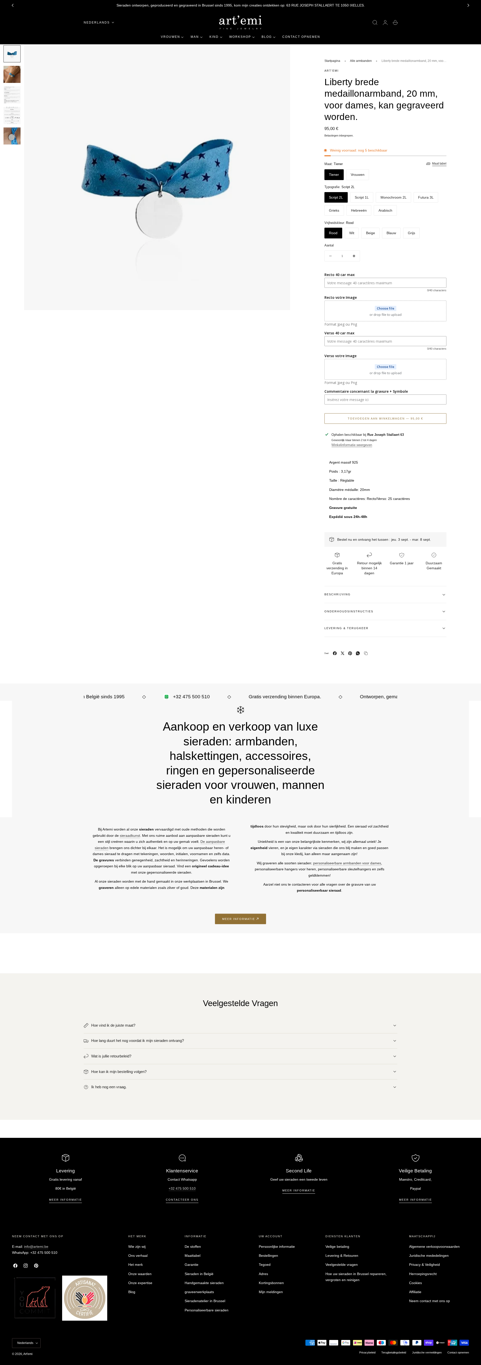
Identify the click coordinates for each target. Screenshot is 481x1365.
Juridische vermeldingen (427, 1352)
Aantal (329, 245)
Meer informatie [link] (238, 918)
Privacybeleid (367, 1352)
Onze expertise (140, 1283)
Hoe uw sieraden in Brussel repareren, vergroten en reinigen (356, 1277)
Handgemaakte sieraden (204, 1283)
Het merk (135, 1265)
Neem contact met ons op (429, 1301)
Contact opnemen (458, 1352)
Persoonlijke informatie (277, 1247)
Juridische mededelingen (429, 1256)
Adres (263, 1274)
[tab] (12, 53)
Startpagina (332, 61)
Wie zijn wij (137, 1247)
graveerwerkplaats (199, 1292)
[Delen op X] (342, 653)
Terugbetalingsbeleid (393, 1352)
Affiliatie (415, 1292)
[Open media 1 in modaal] (281, 53)
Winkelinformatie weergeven (351, 445)
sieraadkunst (130, 836)
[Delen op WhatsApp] (357, 653)
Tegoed (265, 1265)
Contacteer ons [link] (182, 1199)
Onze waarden (140, 1274)
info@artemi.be (36, 1247)
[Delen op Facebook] (334, 653)
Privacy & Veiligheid (424, 1265)
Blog (131, 1292)
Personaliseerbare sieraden (206, 1310)
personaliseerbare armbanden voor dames (347, 863)
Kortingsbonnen (271, 1283)
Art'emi (28, 1354)
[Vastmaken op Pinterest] (350, 653)
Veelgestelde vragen (341, 1265)
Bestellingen (268, 1256)
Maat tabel (439, 163)
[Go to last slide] (12, 5)
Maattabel (192, 1256)
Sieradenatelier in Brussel (205, 1301)
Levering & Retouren (341, 1256)
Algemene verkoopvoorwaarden (434, 1247)
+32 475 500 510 (182, 1188)
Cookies (415, 1283)
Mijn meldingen (271, 1292)
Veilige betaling (337, 1247)
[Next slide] (468, 5)
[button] (375, 22)
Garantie (191, 1265)
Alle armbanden (361, 61)
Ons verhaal (138, 1256)
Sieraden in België (199, 1274)
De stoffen (193, 1247)
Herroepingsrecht (423, 1274)
